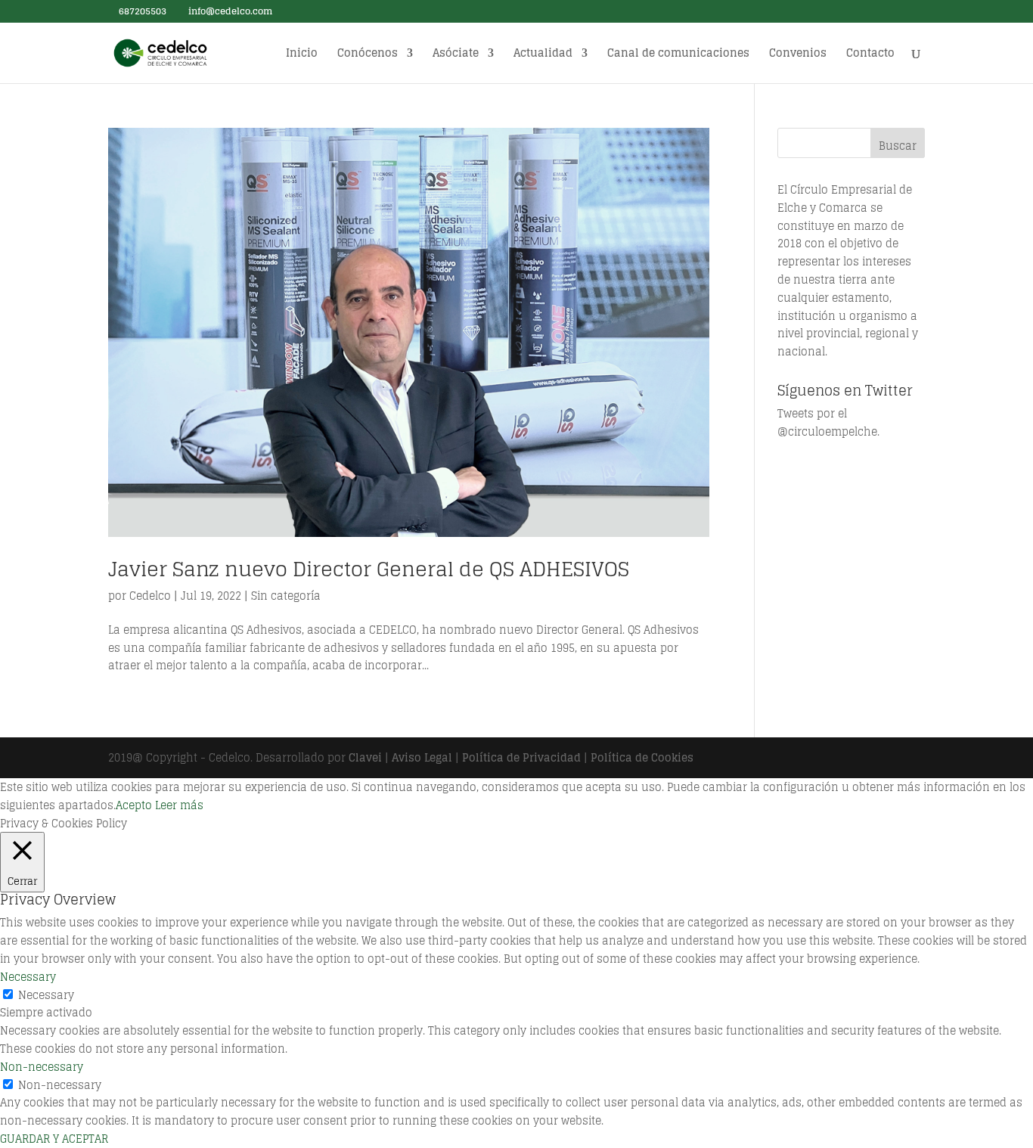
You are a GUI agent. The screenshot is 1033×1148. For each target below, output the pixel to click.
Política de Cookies (642, 757)
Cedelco (150, 595)
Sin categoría (286, 595)
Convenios (798, 55)
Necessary (46, 994)
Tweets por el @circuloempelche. (828, 422)
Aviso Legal (422, 757)
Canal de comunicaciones (678, 55)
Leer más (179, 805)
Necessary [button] (28, 976)
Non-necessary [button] (41, 1066)
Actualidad (542, 55)
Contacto (870, 55)
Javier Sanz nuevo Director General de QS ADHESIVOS (368, 569)
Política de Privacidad (521, 757)
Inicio (302, 55)
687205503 (141, 11)
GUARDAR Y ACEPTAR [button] (54, 1138)
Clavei (365, 757)
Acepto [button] (134, 805)
